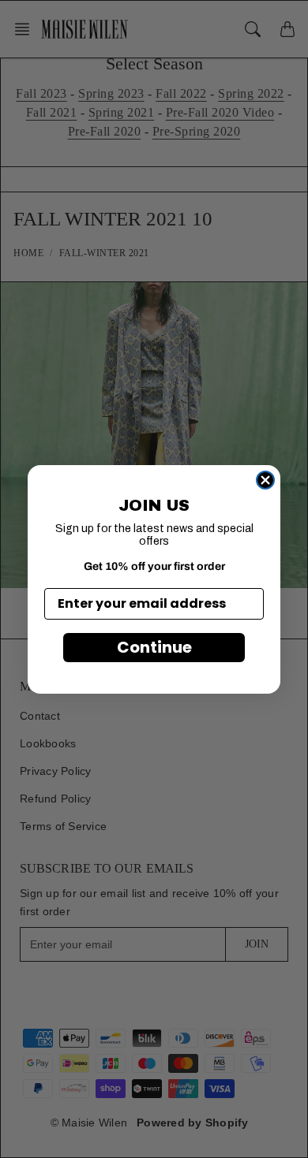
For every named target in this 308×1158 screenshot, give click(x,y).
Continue (154, 647)
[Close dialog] (265, 480)
